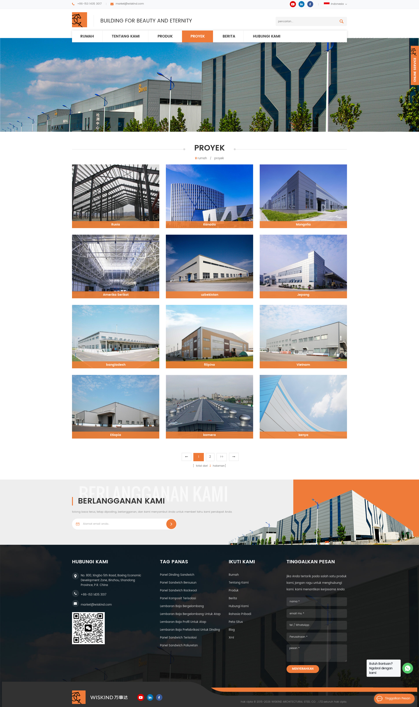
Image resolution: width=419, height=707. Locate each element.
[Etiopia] (115, 406)
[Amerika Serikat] (115, 266)
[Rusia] (115, 196)
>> (221, 457)
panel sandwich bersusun (178, 583)
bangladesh (115, 364)
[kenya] (303, 406)
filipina (209, 364)
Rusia (115, 224)
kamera (209, 434)
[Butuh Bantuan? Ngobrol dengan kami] (407, 668)
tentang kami (239, 583)
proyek (198, 36)
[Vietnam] (303, 336)
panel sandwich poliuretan (179, 645)
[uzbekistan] (209, 266)
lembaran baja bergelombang (182, 606)
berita (229, 36)
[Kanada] (209, 196)
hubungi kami (266, 36)
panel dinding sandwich (177, 575)
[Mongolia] (303, 196)
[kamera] (209, 406)
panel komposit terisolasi (178, 598)
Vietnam (303, 364)
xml (231, 637)
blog (232, 630)
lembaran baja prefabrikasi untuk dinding (190, 630)
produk (165, 36)
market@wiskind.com (130, 4)
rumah (87, 36)
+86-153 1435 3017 (89, 4)
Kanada (209, 224)
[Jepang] (303, 266)
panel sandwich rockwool (178, 590)
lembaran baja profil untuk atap (183, 622)
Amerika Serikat (116, 294)
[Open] (415, 65)
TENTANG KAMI (126, 36)
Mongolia (303, 224)
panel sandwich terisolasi (178, 637)
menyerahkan (303, 669)
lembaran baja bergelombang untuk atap (190, 614)
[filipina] (209, 336)
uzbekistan (209, 294)
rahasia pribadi (240, 614)
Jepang (303, 294)
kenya (303, 434)
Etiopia (115, 434)
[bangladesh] (115, 336)
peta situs (236, 622)
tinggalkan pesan (397, 698)
